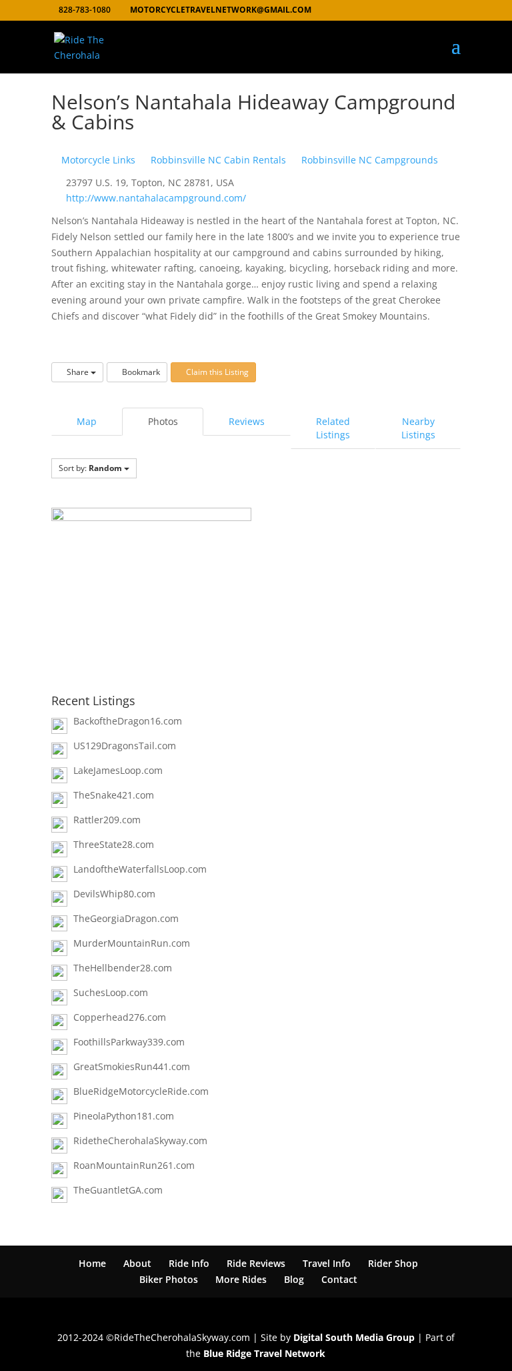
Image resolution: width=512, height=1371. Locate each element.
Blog (294, 1279)
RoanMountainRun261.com (134, 1165)
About (137, 1263)
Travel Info (327, 1263)
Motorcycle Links (97, 159)
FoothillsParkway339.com (129, 1041)
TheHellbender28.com (122, 967)
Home (92, 1263)
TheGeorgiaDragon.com (126, 918)
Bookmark (140, 372)
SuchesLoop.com (110, 992)
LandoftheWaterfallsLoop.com (140, 869)
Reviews (247, 421)
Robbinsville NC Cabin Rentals (217, 159)
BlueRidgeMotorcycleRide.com (141, 1091)
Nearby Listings (418, 428)
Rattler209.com (107, 819)
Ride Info (189, 1263)
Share (78, 372)
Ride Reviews (256, 1263)
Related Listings (333, 428)
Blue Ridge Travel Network (264, 1353)
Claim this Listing (216, 372)
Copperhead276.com (119, 1017)
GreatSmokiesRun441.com (131, 1066)
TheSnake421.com (113, 795)
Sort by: (90, 468)
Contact (339, 1279)
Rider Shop (393, 1263)
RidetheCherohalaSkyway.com (140, 1140)
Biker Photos (168, 1279)
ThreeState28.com (113, 844)
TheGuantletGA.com (118, 1190)
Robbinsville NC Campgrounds (368, 159)
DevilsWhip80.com (114, 893)
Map (87, 421)
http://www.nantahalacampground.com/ (156, 197)
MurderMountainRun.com (131, 943)
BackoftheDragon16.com (127, 721)
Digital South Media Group (354, 1337)
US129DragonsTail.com (124, 745)
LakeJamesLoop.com (118, 770)
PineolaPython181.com (123, 1115)
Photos (163, 421)
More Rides (241, 1279)
